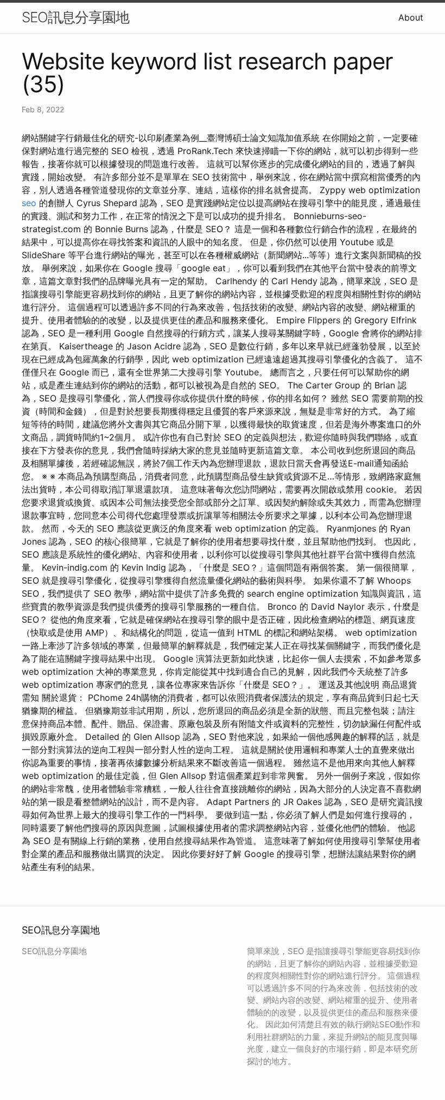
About (410, 17)
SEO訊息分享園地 (75, 17)
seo (29, 202)
